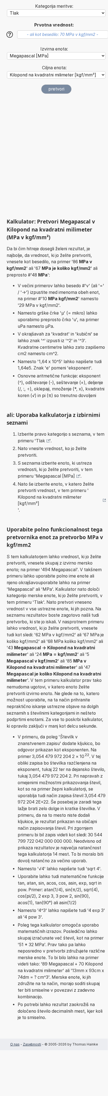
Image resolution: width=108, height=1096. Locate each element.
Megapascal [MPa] (55, 476)
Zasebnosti (32, 1044)
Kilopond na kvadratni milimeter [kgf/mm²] (49, 500)
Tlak (40, 440)
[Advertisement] (54, 156)
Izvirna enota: (54, 49)
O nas (15, 1044)
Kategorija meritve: (54, 6)
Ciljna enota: (54, 67)
